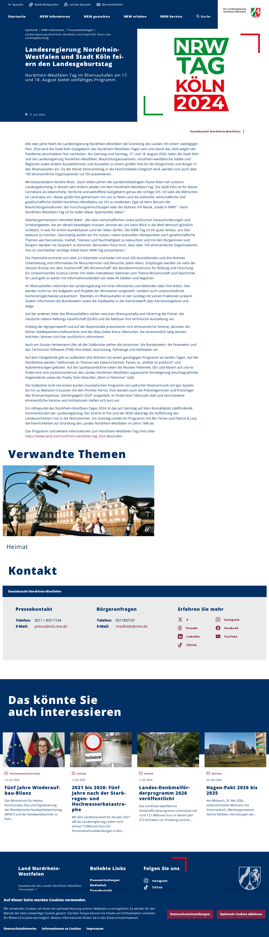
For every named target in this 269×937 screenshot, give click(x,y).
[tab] (135, 591)
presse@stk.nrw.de (51, 626)
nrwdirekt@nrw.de (131, 626)
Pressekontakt (101, 890)
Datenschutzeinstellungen (190, 914)
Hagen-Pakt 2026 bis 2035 (232, 790)
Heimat (17, 547)
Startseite (31, 30)
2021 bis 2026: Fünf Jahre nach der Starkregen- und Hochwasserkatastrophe (99, 798)
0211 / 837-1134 (48, 620)
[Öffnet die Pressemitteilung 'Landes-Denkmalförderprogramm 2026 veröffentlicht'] (168, 749)
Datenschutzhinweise (20, 929)
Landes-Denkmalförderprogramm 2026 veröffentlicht (164, 792)
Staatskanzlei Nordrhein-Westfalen (34, 591)
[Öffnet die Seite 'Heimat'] (78, 500)
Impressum (94, 929)
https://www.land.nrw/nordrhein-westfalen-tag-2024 (65, 436)
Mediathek (98, 885)
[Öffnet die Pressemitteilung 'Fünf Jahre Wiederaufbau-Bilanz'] (34, 749)
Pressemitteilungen (80, 30)
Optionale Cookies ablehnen (241, 914)
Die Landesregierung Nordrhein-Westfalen (242, 13)
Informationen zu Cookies (61, 929)
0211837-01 (125, 620)
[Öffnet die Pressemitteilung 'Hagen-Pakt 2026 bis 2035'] (235, 749)
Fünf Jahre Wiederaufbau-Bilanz (32, 790)
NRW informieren (52, 30)
